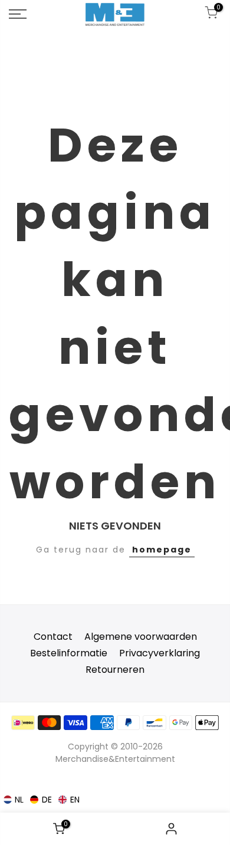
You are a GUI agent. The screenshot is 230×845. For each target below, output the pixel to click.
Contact (53, 636)
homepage (162, 549)
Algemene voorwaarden (140, 636)
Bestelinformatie (68, 653)
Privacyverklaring (159, 653)
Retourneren (115, 669)
